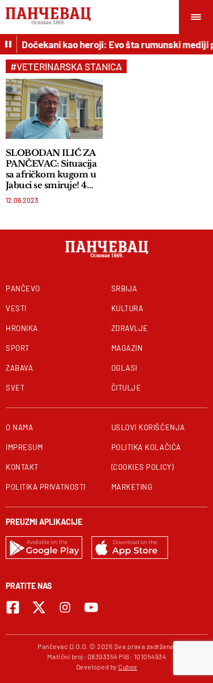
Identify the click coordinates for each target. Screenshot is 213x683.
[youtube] (91, 607)
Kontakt (22, 467)
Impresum (24, 447)
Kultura (127, 308)
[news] (54, 109)
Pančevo (23, 288)
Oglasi (124, 367)
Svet (15, 387)
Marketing (132, 486)
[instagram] (65, 607)
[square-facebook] (13, 607)
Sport (18, 348)
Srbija (124, 288)
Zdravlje (129, 328)
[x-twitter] (39, 607)
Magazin (127, 348)
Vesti (16, 308)
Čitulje (126, 387)
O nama (19, 427)
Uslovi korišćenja (148, 427)
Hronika (22, 328)
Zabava (19, 367)
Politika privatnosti (46, 486)
